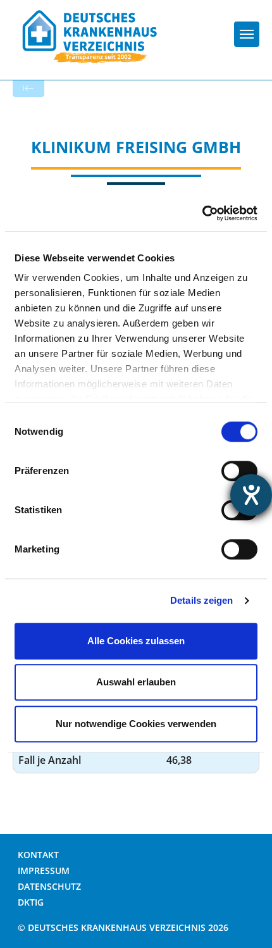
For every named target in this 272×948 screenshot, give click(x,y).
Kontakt (38, 855)
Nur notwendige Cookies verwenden (136, 723)
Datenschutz (49, 886)
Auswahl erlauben (136, 682)
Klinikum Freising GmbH (136, 147)
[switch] (239, 471)
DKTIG (31, 902)
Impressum (44, 870)
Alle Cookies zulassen (136, 640)
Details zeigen (201, 600)
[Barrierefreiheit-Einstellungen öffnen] (251, 495)
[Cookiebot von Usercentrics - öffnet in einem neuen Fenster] (202, 213)
